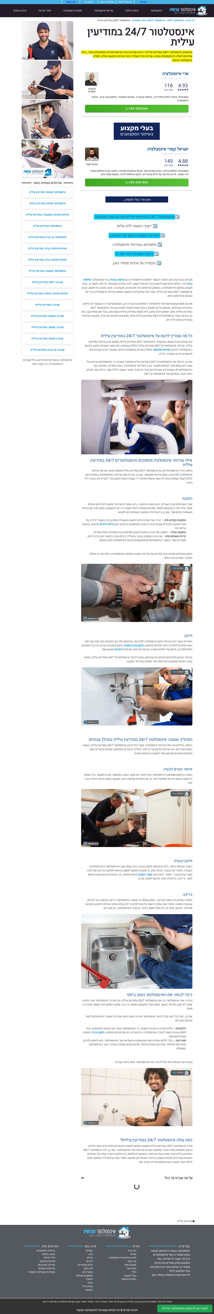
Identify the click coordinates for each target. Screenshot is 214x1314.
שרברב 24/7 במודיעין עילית (47, 282)
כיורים (103, 524)
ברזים (111, 524)
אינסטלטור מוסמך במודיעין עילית (47, 192)
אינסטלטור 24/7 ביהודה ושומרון (148, 20)
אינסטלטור (156, 11)
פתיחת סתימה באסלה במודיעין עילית (47, 293)
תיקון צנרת (98, 1032)
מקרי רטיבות (145, 875)
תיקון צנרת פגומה (134, 645)
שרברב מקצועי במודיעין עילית (47, 316)
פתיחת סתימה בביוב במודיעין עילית (47, 248)
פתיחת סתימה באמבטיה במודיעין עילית (47, 215)
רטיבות (118, 649)
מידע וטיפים (20, 11)
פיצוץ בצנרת (117, 280)
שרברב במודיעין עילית (47, 305)
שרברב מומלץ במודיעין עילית (47, 338)
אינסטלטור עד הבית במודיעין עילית (47, 237)
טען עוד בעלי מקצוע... (137, 199)
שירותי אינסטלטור (103, 11)
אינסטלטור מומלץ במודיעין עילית (47, 203)
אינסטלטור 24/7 (175, 20)
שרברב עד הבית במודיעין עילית (48, 350)
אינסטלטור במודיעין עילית (47, 226)
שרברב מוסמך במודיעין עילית (47, 327)
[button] (82, 1178)
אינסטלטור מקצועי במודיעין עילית (47, 271)
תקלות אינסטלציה (72, 11)
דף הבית (190, 20)
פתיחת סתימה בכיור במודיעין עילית (47, 260)
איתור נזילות (132, 11)
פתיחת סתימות (161, 350)
